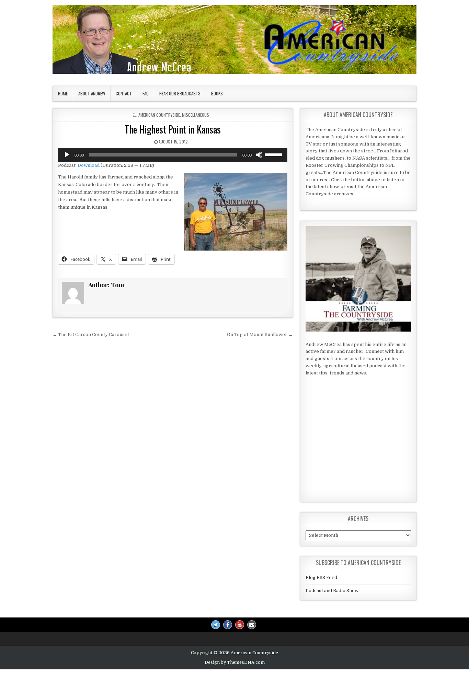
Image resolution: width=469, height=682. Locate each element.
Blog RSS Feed (321, 577)
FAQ (145, 93)
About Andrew (91, 93)
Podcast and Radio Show (332, 590)
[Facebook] (227, 624)
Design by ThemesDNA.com (235, 662)
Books (217, 93)
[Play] (67, 154)
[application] (172, 155)
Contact (124, 93)
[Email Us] (251, 624)
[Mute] (259, 154)
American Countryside (159, 115)
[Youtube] (239, 624)
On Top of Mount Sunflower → (260, 334)
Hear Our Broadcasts (180, 93)
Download (89, 165)
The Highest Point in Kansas (173, 129)
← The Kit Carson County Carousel (91, 334)
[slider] (274, 154)
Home (63, 93)
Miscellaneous (195, 115)
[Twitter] (215, 624)
